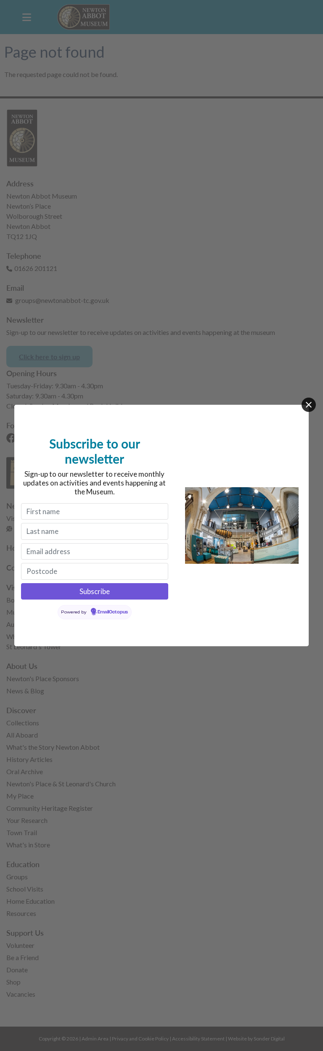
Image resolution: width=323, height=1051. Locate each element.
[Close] (309, 405)
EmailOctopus (113, 612)
